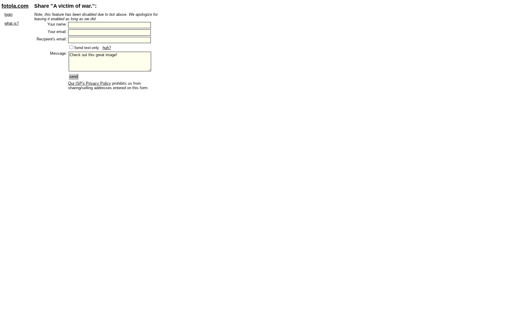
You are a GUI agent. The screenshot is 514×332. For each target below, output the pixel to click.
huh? (107, 47)
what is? (11, 23)
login (8, 14)
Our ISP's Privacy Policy (89, 83)
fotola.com (15, 6)
